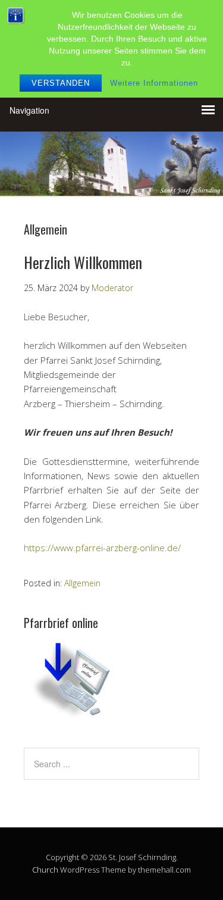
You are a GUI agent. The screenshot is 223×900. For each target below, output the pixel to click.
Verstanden (61, 83)
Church (45, 869)
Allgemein (82, 583)
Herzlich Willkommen (83, 262)
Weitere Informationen (154, 83)
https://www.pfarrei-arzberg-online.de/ (102, 548)
